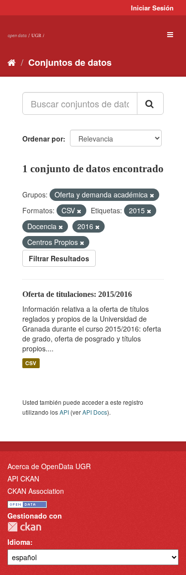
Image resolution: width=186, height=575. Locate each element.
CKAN (24, 527)
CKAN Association (35, 491)
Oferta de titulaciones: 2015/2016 (77, 294)
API (64, 412)
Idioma (18, 542)
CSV (30, 363)
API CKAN (23, 478)
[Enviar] (150, 103)
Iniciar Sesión (152, 7)
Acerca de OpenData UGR (49, 466)
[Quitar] (152, 195)
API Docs (94, 412)
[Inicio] (11, 61)
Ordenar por (42, 139)
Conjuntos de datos (70, 62)
